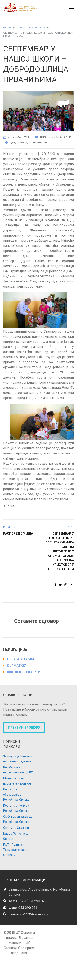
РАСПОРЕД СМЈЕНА (18, 533)
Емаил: (29, 914)
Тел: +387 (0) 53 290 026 (28, 901)
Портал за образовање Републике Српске (16, 794)
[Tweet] (60, 585)
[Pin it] (65, 585)
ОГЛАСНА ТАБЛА (20, 659)
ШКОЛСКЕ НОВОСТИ (55, 137)
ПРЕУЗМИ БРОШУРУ (24, 727)
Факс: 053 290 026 (23, 908)
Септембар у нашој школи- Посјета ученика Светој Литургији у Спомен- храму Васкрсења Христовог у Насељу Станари (59, 551)
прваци (22, 142)
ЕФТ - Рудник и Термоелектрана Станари (15, 850)
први (32, 142)
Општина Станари (16, 827)
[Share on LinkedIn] (71, 585)
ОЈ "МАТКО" (17, 666)
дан (12, 142)
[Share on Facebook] (55, 585)
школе (42, 142)
